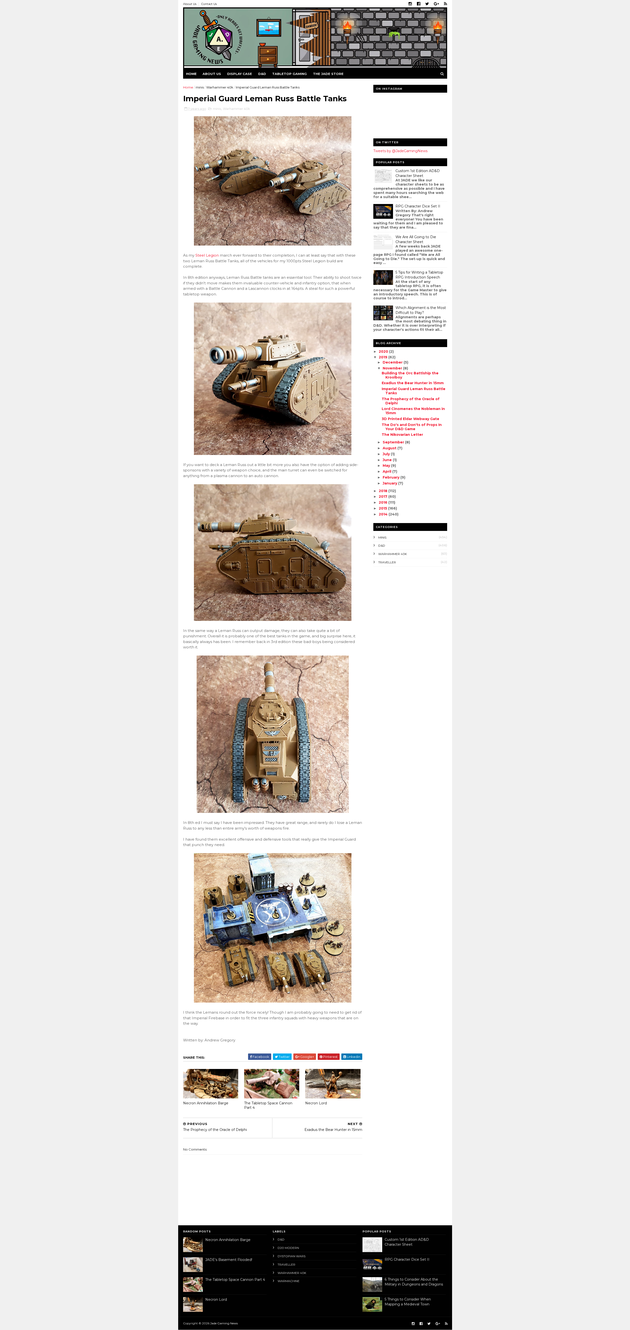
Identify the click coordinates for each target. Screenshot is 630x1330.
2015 (383, 508)
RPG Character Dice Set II (417, 206)
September (394, 442)
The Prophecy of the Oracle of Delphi (411, 401)
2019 (383, 357)
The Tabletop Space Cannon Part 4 (268, 1105)
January (390, 483)
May (387, 465)
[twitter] (427, 4)
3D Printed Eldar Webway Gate (410, 419)
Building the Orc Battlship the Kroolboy (410, 375)
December (393, 362)
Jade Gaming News (224, 1323)
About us (212, 74)
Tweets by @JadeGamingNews (400, 151)
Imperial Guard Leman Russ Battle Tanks (413, 391)
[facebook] (418, 4)
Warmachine (288, 1281)
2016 (383, 502)
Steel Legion (207, 255)
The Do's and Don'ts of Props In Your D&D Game (412, 427)
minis (200, 87)
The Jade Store (328, 74)
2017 (383, 496)
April (387, 471)
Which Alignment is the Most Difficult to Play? (420, 310)
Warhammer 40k (219, 87)
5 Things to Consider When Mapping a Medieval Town (408, 1301)
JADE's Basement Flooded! (228, 1259)
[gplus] (436, 4)
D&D (262, 74)
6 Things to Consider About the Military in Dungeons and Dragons (414, 1281)
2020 (384, 351)
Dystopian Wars (291, 1256)
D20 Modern (288, 1248)
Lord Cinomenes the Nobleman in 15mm (413, 411)
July (387, 454)
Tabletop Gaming (289, 74)
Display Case (239, 74)
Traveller (387, 562)
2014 (384, 514)
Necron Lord (316, 1103)
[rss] (445, 4)
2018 (383, 491)
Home (191, 74)
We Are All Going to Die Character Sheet (415, 239)
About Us (189, 4)
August (390, 448)
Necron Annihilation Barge (205, 1103)
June (388, 460)
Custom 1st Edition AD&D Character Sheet (417, 173)
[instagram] (410, 4)
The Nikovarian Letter (402, 434)
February (391, 477)
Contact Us (209, 4)
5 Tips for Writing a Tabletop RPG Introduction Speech (419, 274)
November (393, 368)
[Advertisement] (404, 602)
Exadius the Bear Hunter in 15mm (413, 383)
